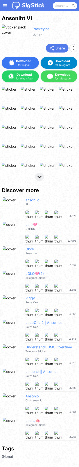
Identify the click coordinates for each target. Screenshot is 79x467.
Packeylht (41, 29)
